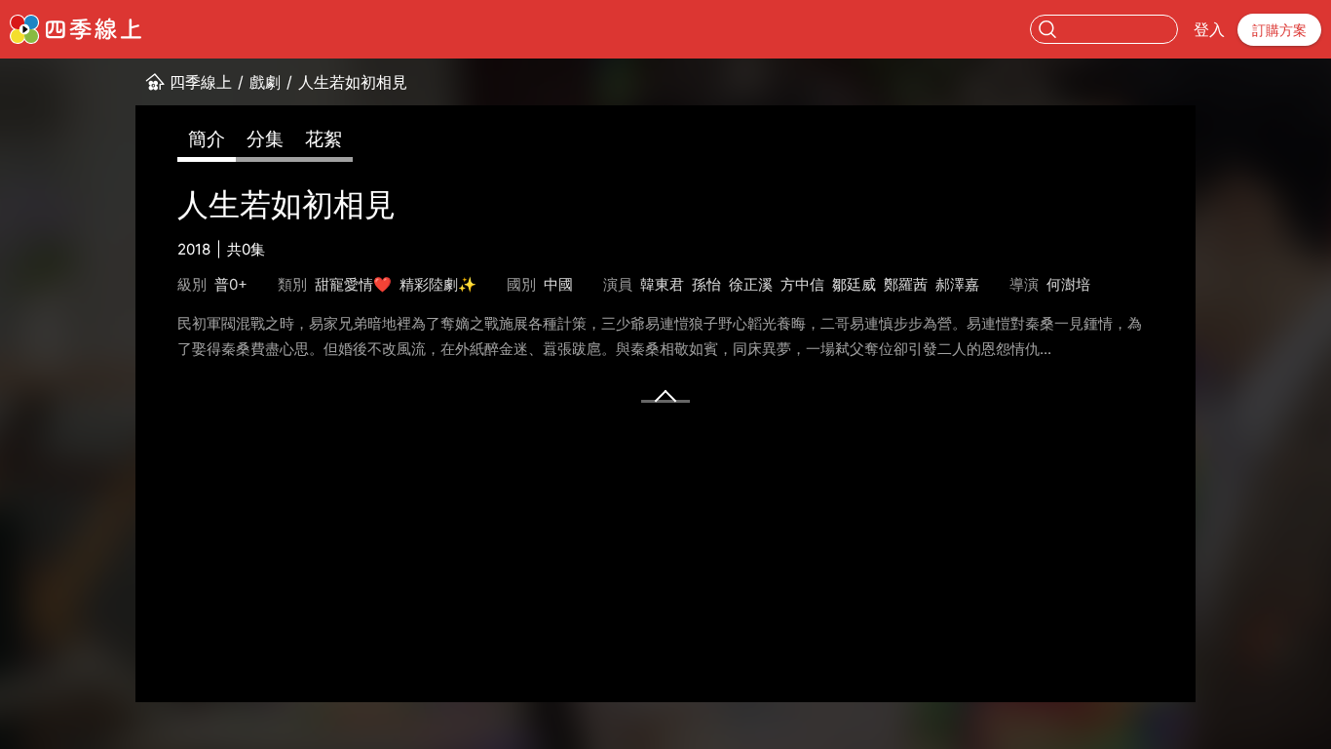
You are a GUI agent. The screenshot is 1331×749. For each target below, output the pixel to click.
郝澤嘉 (957, 284)
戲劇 (265, 82)
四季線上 (201, 82)
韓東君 (662, 284)
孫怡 (706, 284)
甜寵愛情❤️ (353, 284)
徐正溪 (751, 284)
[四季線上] (75, 29)
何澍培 (1068, 284)
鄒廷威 (854, 284)
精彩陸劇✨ (437, 284)
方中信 (802, 284)
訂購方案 (1279, 29)
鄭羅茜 (906, 284)
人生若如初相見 (352, 82)
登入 (1209, 29)
